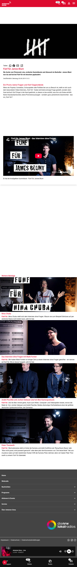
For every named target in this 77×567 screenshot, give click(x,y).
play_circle (69, 551)
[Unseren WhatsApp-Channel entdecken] (68, 540)
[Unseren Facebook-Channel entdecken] (72, 540)
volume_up (60, 551)
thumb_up (72, 551)
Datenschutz (15, 540)
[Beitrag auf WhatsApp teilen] (10, 65)
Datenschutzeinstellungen (31, 540)
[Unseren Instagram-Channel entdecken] (75, 540)
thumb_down (65, 551)
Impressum (5, 540)
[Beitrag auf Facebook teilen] (14, 65)
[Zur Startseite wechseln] (6, 3)
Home (4, 475)
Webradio (5, 481)
